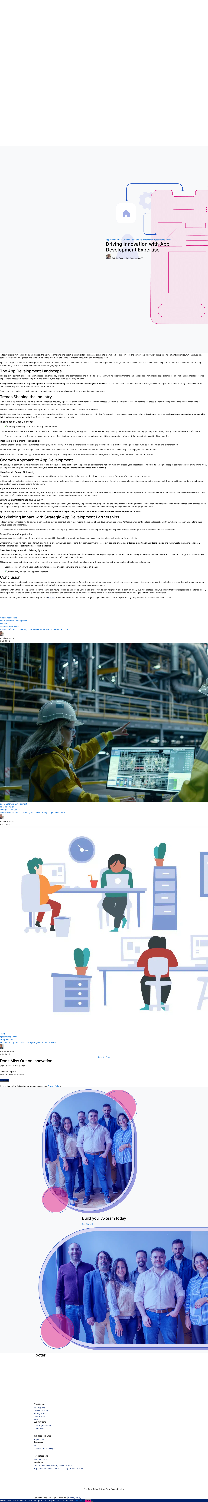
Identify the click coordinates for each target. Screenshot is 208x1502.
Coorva (51, 597)
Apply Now (39, 1439)
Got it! (88, 1501)
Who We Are (39, 1408)
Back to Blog (104, 1057)
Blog (36, 1419)
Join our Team (40, 1459)
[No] (92, 1501)
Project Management (161, 239)
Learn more (80, 1500)
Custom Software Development (137, 239)
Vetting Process (41, 1413)
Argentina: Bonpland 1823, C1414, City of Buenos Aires (58, 1468)
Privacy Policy (54, 1086)
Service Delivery (41, 1410)
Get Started (87, 1224)
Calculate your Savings (44, 1448)
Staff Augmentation (42, 1425)
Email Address (7, 1074)
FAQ (35, 1445)
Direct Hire (38, 1428)
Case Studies (40, 1416)
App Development (114, 239)
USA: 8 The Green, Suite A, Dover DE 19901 (53, 1465)
